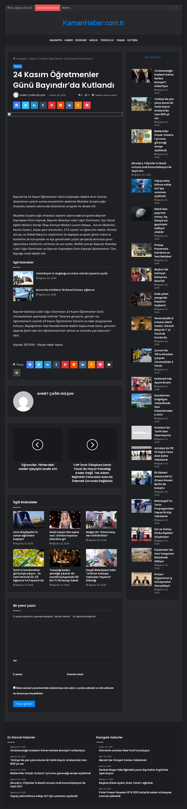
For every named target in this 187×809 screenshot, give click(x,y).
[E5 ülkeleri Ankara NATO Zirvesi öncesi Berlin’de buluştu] (141, 477)
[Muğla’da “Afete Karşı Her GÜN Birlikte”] (101, 520)
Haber (69, 40)
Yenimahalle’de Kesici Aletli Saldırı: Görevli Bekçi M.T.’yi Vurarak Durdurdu (164, 327)
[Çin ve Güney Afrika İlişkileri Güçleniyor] (141, 534)
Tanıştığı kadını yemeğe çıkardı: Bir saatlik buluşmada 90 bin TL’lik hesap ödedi (64, 575)
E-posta (18, 674)
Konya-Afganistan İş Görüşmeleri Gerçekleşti (163, 580)
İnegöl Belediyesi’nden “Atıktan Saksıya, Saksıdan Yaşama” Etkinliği (101, 575)
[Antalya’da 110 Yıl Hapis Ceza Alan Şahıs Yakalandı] (141, 453)
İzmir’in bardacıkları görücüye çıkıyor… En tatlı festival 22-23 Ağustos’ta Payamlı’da (28, 575)
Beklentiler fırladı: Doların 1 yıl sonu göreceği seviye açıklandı (96, 7)
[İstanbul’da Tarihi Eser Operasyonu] (141, 432)
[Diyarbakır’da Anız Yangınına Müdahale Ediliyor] (141, 555)
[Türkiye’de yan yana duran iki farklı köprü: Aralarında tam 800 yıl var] (141, 104)
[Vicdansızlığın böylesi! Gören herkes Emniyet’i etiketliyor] (141, 76)
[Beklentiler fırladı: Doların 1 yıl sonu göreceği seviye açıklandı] (141, 136)
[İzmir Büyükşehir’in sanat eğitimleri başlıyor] (28, 520)
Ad (15, 660)
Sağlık (93, 40)
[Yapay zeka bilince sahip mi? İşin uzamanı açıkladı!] (141, 186)
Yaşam (120, 40)
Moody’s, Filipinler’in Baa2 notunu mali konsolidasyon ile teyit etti (151, 167)
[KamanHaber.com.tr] (93, 22)
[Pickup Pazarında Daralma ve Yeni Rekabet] (141, 250)
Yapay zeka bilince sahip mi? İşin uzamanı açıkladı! (162, 188)
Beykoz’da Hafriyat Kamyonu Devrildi (161, 275)
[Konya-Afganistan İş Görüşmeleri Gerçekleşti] (141, 579)
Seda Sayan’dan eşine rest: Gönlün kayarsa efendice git (64, 535)
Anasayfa (55, 40)
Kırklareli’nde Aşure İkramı (163, 380)
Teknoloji (107, 40)
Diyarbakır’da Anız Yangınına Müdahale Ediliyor (164, 555)
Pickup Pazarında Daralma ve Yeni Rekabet (163, 250)
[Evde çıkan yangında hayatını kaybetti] (141, 299)
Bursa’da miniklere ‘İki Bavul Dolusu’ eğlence (65, 290)
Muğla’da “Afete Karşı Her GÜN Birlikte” (100, 533)
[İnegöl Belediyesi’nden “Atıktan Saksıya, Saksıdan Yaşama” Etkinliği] (101, 558)
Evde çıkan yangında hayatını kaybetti (161, 299)
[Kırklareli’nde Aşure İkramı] (141, 384)
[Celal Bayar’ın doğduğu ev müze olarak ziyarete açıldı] (23, 278)
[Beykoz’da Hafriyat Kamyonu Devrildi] (141, 274)
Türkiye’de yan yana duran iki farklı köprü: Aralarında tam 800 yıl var (164, 108)
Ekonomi (81, 40)
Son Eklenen (153, 57)
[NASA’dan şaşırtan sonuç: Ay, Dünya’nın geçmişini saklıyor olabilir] (141, 214)
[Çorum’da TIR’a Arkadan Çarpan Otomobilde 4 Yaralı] (141, 355)
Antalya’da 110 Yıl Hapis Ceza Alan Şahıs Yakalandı (163, 454)
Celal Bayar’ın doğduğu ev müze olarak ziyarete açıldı (72, 273)
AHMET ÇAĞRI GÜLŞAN (32, 95)
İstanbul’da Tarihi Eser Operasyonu (162, 431)
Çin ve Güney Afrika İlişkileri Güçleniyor (163, 533)
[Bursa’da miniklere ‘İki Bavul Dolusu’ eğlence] (23, 294)
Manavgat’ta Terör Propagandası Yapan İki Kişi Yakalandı (164, 508)
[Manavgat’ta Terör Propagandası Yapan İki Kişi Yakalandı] (141, 506)
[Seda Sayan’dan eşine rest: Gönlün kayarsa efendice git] (65, 520)
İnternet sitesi (75, 674)
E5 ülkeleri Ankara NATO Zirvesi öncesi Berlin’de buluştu (163, 480)
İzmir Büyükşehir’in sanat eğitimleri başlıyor (25, 535)
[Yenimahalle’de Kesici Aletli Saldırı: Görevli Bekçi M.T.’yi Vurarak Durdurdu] (141, 323)
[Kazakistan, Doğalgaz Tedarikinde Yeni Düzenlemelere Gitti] (141, 400)
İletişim (132, 40)
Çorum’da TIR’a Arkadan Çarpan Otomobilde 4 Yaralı (163, 358)
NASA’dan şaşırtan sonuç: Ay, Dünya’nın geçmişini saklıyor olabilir (161, 220)
